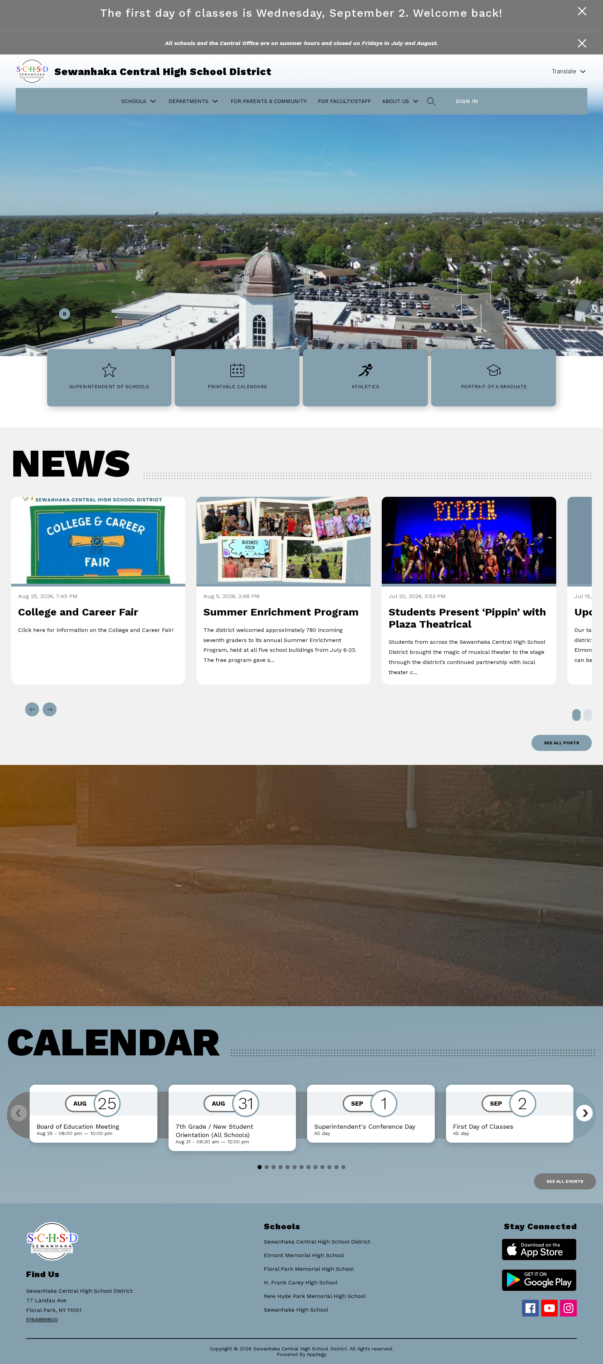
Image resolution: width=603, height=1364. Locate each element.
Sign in (467, 101)
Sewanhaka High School (296, 1309)
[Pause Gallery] (64, 313)
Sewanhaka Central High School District (317, 1241)
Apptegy (316, 1354)
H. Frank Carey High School (300, 1282)
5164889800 (42, 1319)
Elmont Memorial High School (304, 1255)
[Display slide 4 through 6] (587, 715)
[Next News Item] (50, 709)
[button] (584, 1113)
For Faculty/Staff (344, 101)
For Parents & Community (269, 101)
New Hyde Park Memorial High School (315, 1296)
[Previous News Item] (32, 709)
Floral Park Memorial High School (309, 1269)
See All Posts (561, 742)
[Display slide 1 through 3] (576, 715)
